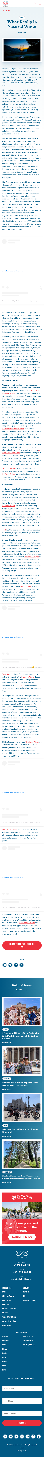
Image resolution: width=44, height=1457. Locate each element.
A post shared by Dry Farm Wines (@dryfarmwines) (22, 822)
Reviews (5, 1313)
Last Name (22, 1396)
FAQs (4, 1292)
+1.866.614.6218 (22, 1265)
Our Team (26, 1292)
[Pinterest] (33, 1436)
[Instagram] (5, 1436)
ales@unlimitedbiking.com (22, 1279)
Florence (5, 1349)
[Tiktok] (39, 1436)
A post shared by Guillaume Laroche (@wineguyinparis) (23, 301)
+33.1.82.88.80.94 (22, 1272)
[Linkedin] (22, 1436)
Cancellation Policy (9, 1321)
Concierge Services (9, 1308)
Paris (22, 18)
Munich (4, 1361)
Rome (4, 1370)
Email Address (22, 1408)
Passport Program (29, 1300)
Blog (24, 1296)
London (4, 1353)
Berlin (4, 1345)
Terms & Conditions (9, 1317)
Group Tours (6, 1304)
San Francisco (28, 1340)
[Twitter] (16, 1436)
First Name (22, 1383)
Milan (4, 1357)
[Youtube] (27, 1436)
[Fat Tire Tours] (5, 3)
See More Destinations (22, 1237)
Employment (6, 1325)
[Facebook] (10, 1436)
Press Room (6, 1300)
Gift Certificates (8, 1296)
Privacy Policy (22, 1451)
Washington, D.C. (29, 1345)
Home (22, 1448)
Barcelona (5, 1340)
